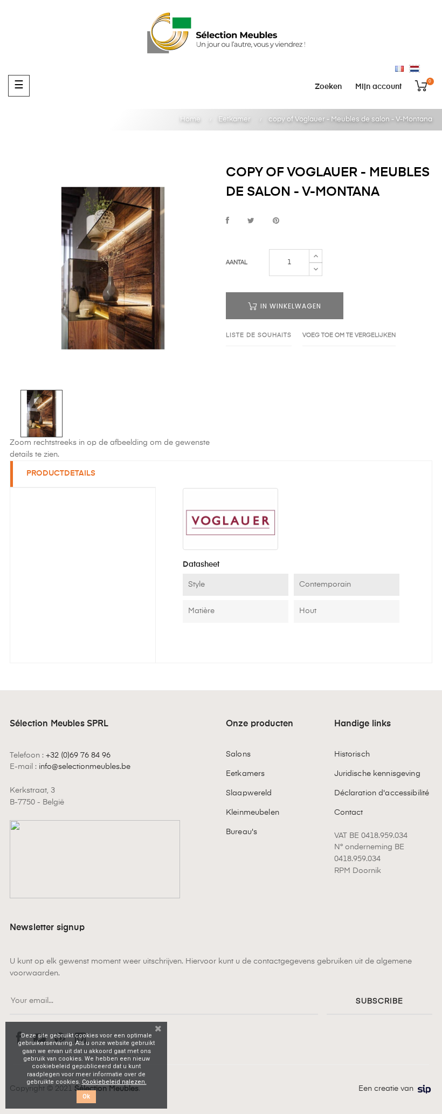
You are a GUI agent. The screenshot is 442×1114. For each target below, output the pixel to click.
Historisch (352, 754)
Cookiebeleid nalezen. (114, 1081)
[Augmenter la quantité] (315, 256)
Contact (348, 812)
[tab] (83, 474)
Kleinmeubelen (252, 812)
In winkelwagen (289, 306)
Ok (86, 1096)
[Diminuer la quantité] (315, 269)
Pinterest (276, 221)
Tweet (250, 221)
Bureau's (241, 832)
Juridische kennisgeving (377, 774)
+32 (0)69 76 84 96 (78, 755)
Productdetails (60, 473)
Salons (238, 754)
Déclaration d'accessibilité (382, 793)
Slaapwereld (249, 793)
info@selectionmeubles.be (84, 767)
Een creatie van (385, 1088)
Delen (227, 221)
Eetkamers (245, 774)
